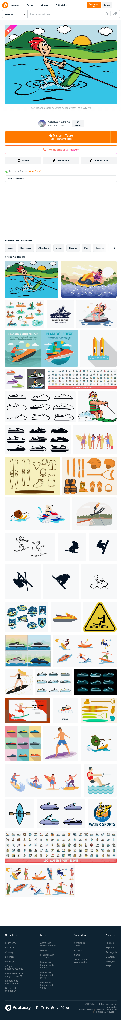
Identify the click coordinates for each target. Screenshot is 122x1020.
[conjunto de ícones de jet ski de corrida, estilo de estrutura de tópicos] (40, 405)
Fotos (30, 5)
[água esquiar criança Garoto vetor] (27, 708)
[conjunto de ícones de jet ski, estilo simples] (23, 741)
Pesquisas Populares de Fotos (47, 973)
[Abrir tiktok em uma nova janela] (57, 1006)
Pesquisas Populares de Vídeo (47, 983)
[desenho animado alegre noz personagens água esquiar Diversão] (37, 512)
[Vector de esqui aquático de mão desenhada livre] (32, 474)
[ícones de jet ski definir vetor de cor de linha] (61, 812)
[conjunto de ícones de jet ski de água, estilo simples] (38, 437)
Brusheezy (10, 941)
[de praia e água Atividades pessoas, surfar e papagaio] (85, 649)
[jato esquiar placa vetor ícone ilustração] (99, 580)
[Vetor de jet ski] (26, 615)
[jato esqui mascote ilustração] (36, 377)
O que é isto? (35, 171)
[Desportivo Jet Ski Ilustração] (28, 649)
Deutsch (108, 955)
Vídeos (44, 5)
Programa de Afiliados (46, 954)
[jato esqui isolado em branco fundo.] (66, 615)
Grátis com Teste (61, 136)
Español (108, 945)
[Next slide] (109, 246)
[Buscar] (106, 14)
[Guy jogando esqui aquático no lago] (31, 277)
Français (108, 959)
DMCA (43, 948)
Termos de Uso (84, 1008)
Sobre (76, 953)
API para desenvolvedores (14, 966)
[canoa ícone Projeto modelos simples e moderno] (19, 812)
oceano (73, 246)
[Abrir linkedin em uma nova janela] (47, 1006)
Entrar (107, 5)
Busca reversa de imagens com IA (14, 973)
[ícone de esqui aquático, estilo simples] (100, 778)
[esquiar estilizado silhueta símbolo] (72, 545)
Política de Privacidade (104, 1008)
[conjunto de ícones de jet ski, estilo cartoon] (15, 377)
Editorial (60, 5)
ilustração (25, 246)
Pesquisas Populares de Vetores (47, 963)
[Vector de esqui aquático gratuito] (89, 474)
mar (86, 246)
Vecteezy (9, 945)
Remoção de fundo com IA (12, 980)
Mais (106, 964)
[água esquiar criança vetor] (30, 545)
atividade (43, 246)
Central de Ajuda (78, 943)
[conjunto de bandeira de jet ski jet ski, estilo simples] (41, 346)
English (108, 941)
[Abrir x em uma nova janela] (62, 1006)
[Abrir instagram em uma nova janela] (42, 1006)
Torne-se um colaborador (79, 959)
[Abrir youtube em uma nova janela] (67, 1006)
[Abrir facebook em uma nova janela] (37, 1006)
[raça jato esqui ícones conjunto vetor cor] (53, 680)
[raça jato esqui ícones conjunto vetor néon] (95, 680)
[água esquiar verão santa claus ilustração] (97, 405)
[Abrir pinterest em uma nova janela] (52, 1006)
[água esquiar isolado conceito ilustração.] (94, 512)
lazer (11, 246)
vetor (59, 246)
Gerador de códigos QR (11, 988)
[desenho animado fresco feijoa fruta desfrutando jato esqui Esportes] (99, 741)
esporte (99, 246)
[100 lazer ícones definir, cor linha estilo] (82, 377)
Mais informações (16, 177)
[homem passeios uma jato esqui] (89, 277)
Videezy (9, 950)
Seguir (78, 125)
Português (109, 950)
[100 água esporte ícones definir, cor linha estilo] (61, 845)
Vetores (15, 5)
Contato (77, 948)
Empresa (9, 955)
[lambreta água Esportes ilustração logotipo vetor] (102, 812)
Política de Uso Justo (102, 1010)
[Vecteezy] (5, 5)
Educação (10, 959)
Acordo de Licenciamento (47, 943)
